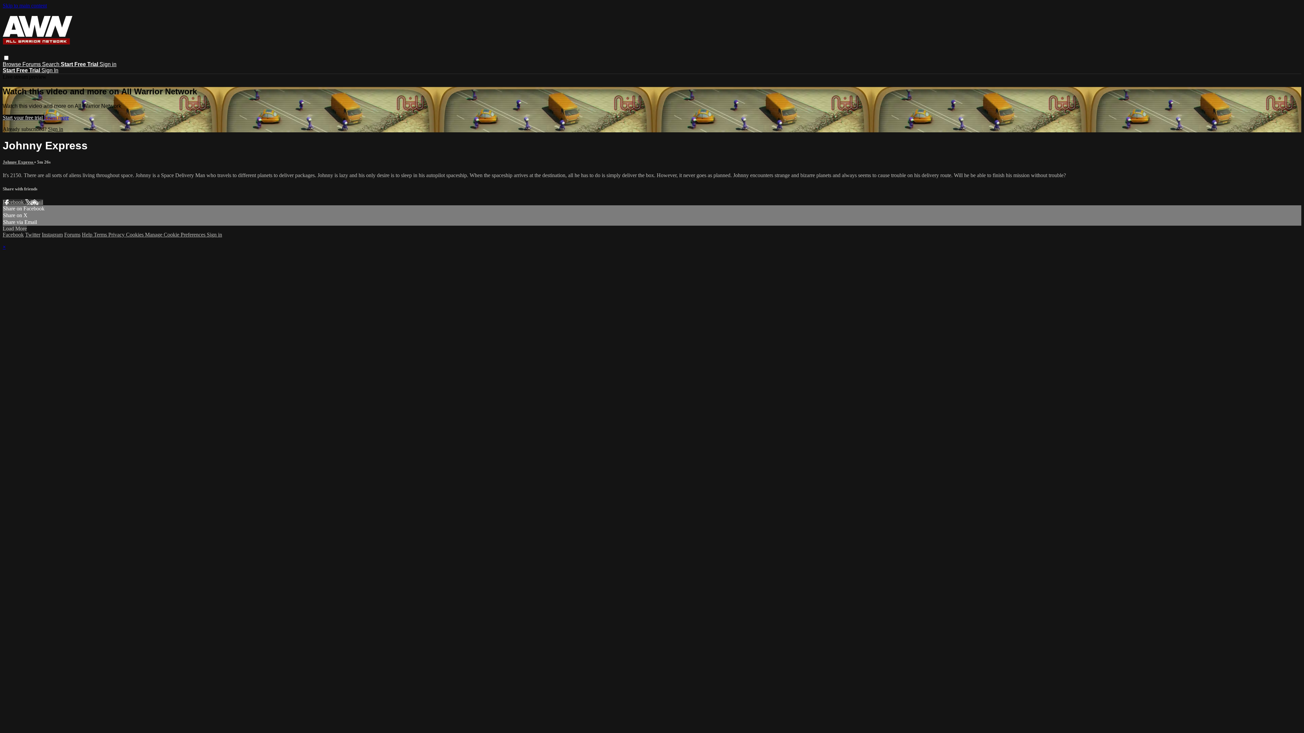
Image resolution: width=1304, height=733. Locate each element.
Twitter (32, 235)
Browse (12, 64)
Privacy (117, 235)
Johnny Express (18, 162)
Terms (101, 235)
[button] (6, 58)
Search (51, 64)
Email (37, 202)
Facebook (14, 202)
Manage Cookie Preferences (176, 235)
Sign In (49, 70)
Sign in (107, 64)
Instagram (52, 235)
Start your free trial (23, 117)
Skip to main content (25, 5)
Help (88, 235)
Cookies (135, 235)
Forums (32, 64)
